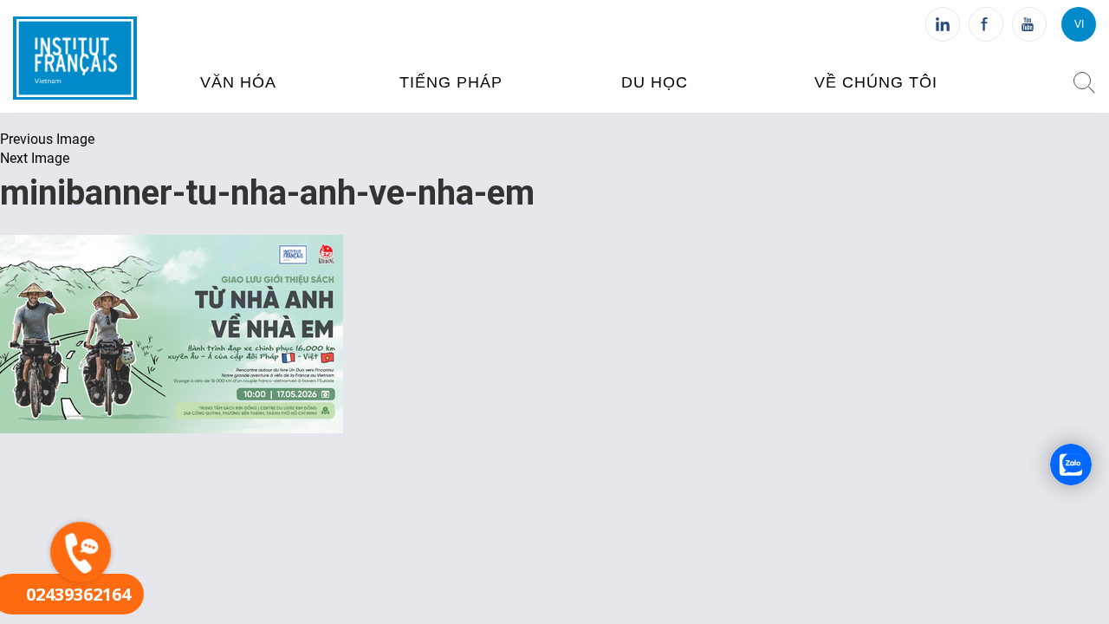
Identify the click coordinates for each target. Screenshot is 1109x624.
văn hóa (238, 82)
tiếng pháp (451, 82)
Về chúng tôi (875, 82)
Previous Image (47, 139)
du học (654, 82)
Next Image (34, 158)
